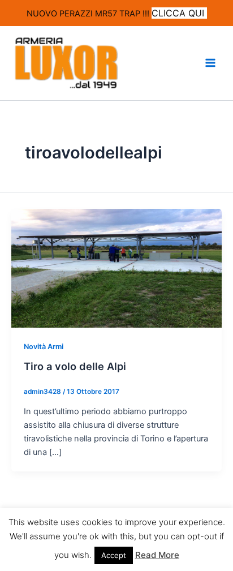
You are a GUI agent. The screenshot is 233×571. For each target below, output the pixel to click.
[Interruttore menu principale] (210, 62)
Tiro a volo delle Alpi (75, 366)
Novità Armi (43, 346)
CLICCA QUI (179, 13)
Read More (157, 554)
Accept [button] (113, 555)
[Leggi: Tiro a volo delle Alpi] (116, 268)
